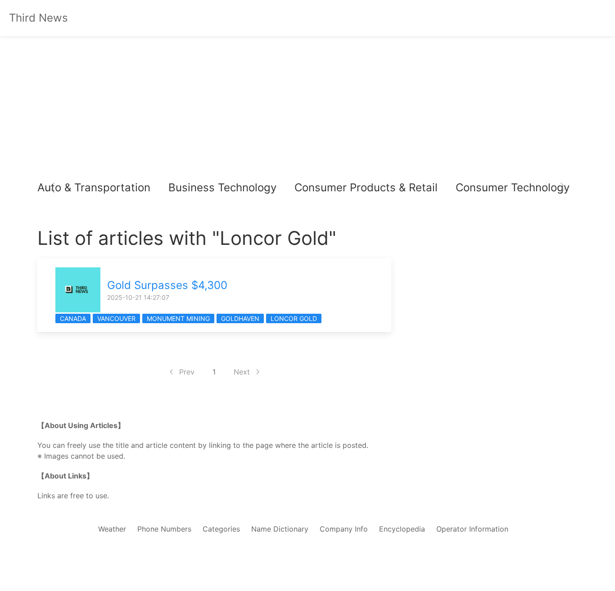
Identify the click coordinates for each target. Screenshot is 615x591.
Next (242, 371)
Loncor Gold (294, 318)
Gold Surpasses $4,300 (167, 285)
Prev (186, 371)
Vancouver (116, 318)
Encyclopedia (402, 528)
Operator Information (472, 528)
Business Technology (222, 187)
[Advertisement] (307, 113)
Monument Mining (178, 318)
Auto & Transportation (93, 187)
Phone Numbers (164, 528)
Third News (38, 17)
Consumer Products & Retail (366, 187)
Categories (221, 528)
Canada (73, 318)
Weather (112, 528)
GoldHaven (240, 318)
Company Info (344, 528)
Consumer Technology (513, 187)
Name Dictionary (279, 528)
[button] (51, 187)
